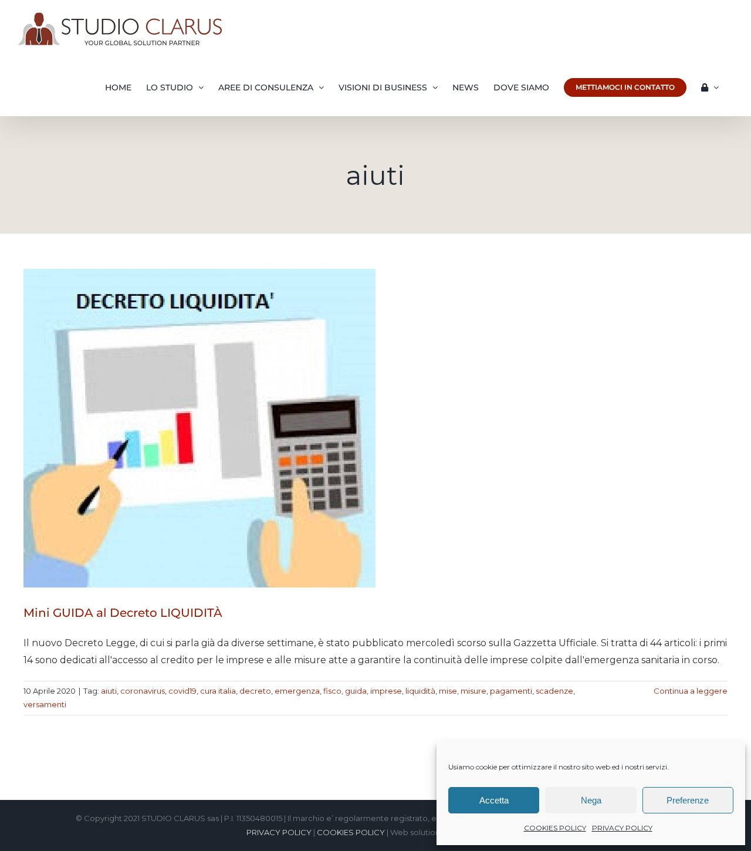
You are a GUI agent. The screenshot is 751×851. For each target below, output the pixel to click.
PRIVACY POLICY (622, 827)
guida (356, 690)
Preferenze (688, 800)
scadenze (554, 690)
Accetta (494, 800)
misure (473, 690)
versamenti (44, 704)
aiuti (109, 690)
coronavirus (142, 690)
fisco (332, 690)
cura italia (218, 690)
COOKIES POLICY (555, 827)
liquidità (420, 690)
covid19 (182, 690)
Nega (591, 800)
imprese (386, 690)
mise (448, 690)
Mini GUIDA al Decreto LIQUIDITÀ (122, 613)
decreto (255, 690)
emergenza (297, 690)
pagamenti (511, 690)
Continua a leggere (691, 690)
